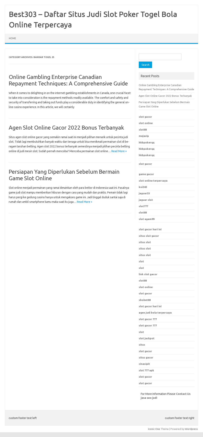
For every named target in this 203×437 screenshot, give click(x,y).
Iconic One (154, 429)
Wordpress (191, 429)
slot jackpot (146, 338)
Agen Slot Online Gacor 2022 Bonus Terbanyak (66, 127)
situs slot (145, 242)
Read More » (119, 151)
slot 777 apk (146, 370)
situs (142, 344)
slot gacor (145, 116)
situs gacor (146, 357)
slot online (146, 123)
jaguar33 (144, 193)
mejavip (144, 136)
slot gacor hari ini (150, 229)
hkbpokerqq (146, 142)
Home (12, 38)
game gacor (146, 174)
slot (141, 261)
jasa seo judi (149, 397)
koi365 (143, 187)
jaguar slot (146, 199)
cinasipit (144, 363)
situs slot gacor (149, 235)
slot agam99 (146, 219)
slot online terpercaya (153, 180)
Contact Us (183, 393)
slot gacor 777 (148, 319)
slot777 (143, 206)
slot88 (143, 129)
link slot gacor (148, 274)
